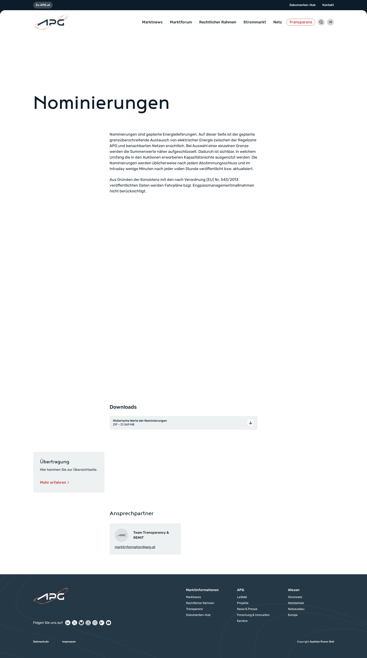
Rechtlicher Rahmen (217, 22)
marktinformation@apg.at (135, 547)
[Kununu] (101, 622)
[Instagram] (94, 622)
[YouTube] (108, 622)
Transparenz (300, 22)
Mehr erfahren (53, 482)
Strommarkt (254, 22)
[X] (74, 622)
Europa (293, 615)
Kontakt (328, 5)
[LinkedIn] (67, 622)
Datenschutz (41, 641)
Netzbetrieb (296, 603)
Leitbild (242, 597)
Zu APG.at (43, 5)
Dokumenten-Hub (302, 5)
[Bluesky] (81, 622)
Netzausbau (296, 609)
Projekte (242, 603)
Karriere (242, 621)
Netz (277, 22)
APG (240, 590)
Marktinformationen (202, 590)
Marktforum (181, 22)
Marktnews (152, 22)
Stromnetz (295, 597)
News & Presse (247, 609)
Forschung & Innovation (253, 615)
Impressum (69, 641)
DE (330, 22)
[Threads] (88, 622)
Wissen (293, 590)
